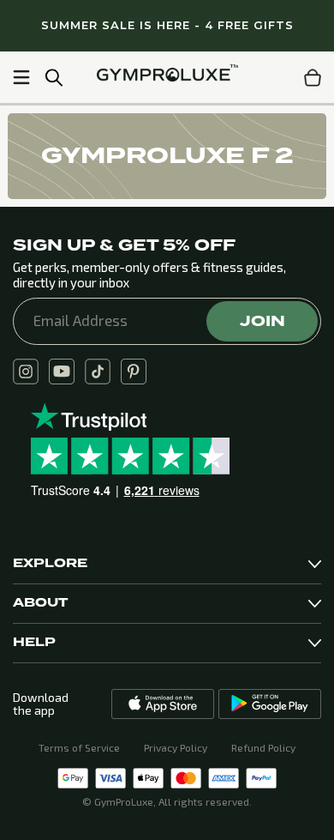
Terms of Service (79, 747)
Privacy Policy (175, 747)
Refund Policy (263, 747)
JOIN (262, 321)
